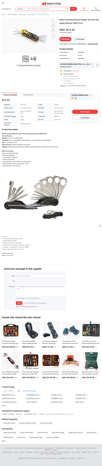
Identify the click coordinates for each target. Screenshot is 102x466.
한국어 (78, 452)
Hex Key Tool (21, 437)
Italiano (53, 452)
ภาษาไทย (95, 452)
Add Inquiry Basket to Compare (30, 65)
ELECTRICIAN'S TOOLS (9, 402)
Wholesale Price (60, 448)
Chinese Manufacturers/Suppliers (33, 448)
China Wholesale (48, 448)
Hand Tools (22, 14)
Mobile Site (48, 450)
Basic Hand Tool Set (46, 423)
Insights (55, 450)
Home (3, 14)
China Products (18, 448)
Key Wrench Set (8, 437)
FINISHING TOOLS (56, 402)
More (3, 441)
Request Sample (93, 44)
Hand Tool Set (31, 14)
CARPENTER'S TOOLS (9, 398)
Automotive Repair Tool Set (27, 423)
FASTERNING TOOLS (32, 395)
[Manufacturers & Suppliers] (51, 3)
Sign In (62, 86)
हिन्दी (89, 452)
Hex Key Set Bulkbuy (53, 437)
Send (19, 303)
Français (36, 452)
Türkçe (41, 454)
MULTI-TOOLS (80, 402)
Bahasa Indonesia (57, 454)
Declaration (72, 458)
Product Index (91, 448)
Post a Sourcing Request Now (26, 306)
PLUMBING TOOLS (57, 398)
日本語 (84, 452)
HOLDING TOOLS (81, 395)
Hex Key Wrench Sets (35, 437)
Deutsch (59, 452)
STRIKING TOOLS (81, 398)
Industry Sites (70, 448)
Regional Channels (81, 448)
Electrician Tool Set (9, 423)
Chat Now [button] (80, 39)
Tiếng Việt (48, 454)
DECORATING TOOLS (33, 398)
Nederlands (66, 452)
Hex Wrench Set (92, 433)
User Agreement (62, 458)
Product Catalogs (30, 391)
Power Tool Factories (26, 433)
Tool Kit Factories (42, 433)
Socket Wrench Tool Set (75, 433)
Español (22, 452)
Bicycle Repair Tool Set (43, 14)
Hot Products (8, 448)
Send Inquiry (65, 39)
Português (29, 452)
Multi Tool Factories (58, 433)
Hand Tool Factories (10, 433)
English (16, 452)
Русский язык (44, 452)
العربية (73, 452)
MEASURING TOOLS (8, 395)
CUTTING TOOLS (56, 395)
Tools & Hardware (12, 14)
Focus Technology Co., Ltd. (38, 458)
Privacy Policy (80, 458)
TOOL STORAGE (31, 402)
